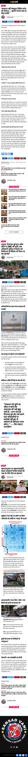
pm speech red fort (21, 162)
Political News (6, 163)
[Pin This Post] (17, 22)
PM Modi (13, 162)
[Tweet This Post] (11, 22)
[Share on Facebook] (5, 22)
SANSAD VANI (10, 17)
